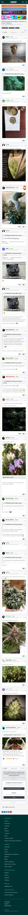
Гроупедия (7, 846)
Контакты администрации (10, 892)
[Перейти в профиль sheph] (3, 37)
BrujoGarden (18, 253)
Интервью (7, 826)
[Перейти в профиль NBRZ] (3, 249)
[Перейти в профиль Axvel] (3, 689)
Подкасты (6, 880)
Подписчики (13, 802)
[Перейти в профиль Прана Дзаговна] (3, 188)
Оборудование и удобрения (11, 854)
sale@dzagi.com (8, 886)
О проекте (6, 903)
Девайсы (6, 856)
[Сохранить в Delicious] (7, 812)
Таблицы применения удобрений (12, 840)
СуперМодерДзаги (8, 24)
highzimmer (17, 74)
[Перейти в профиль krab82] (3, 399)
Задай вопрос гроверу (10, 864)
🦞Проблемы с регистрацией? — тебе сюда (14, 6)
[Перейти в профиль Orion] (3, 69)
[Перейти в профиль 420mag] (3, 438)
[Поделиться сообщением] (22, 188)
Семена (6, 851)
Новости (6, 821)
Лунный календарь (9, 861)
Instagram (6, 877)
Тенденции (7, 823)
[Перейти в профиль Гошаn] (3, 553)
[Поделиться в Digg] (5, 812)
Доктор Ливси (18, 381)
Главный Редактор (9, 894)
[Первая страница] (2, 32)
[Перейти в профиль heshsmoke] (3, 660)
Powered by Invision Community (11, 911)
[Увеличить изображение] (14, 83)
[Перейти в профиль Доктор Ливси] (3, 358)
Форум (6, 849)
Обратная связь (7, 905)
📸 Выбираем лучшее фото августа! (14, 8)
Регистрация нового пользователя (14, 788)
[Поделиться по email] (9, 812)
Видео (6, 828)
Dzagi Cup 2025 (8, 866)
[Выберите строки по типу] (25, 30)
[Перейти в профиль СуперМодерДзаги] (3, 728)
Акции (6, 835)
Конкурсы (6, 833)
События (6, 830)
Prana (16, 235)
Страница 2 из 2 (14, 32)
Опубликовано (12, 38)
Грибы (5, 859)
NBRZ (16, 293)
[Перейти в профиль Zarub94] (3, 101)
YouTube (6, 875)
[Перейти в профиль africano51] (3, 616)
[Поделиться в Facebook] (2, 812)
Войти (14, 797)
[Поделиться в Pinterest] (11, 812)
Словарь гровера (8, 838)
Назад (5, 32)
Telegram (6, 872)
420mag (16, 524)
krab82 (16, 503)
